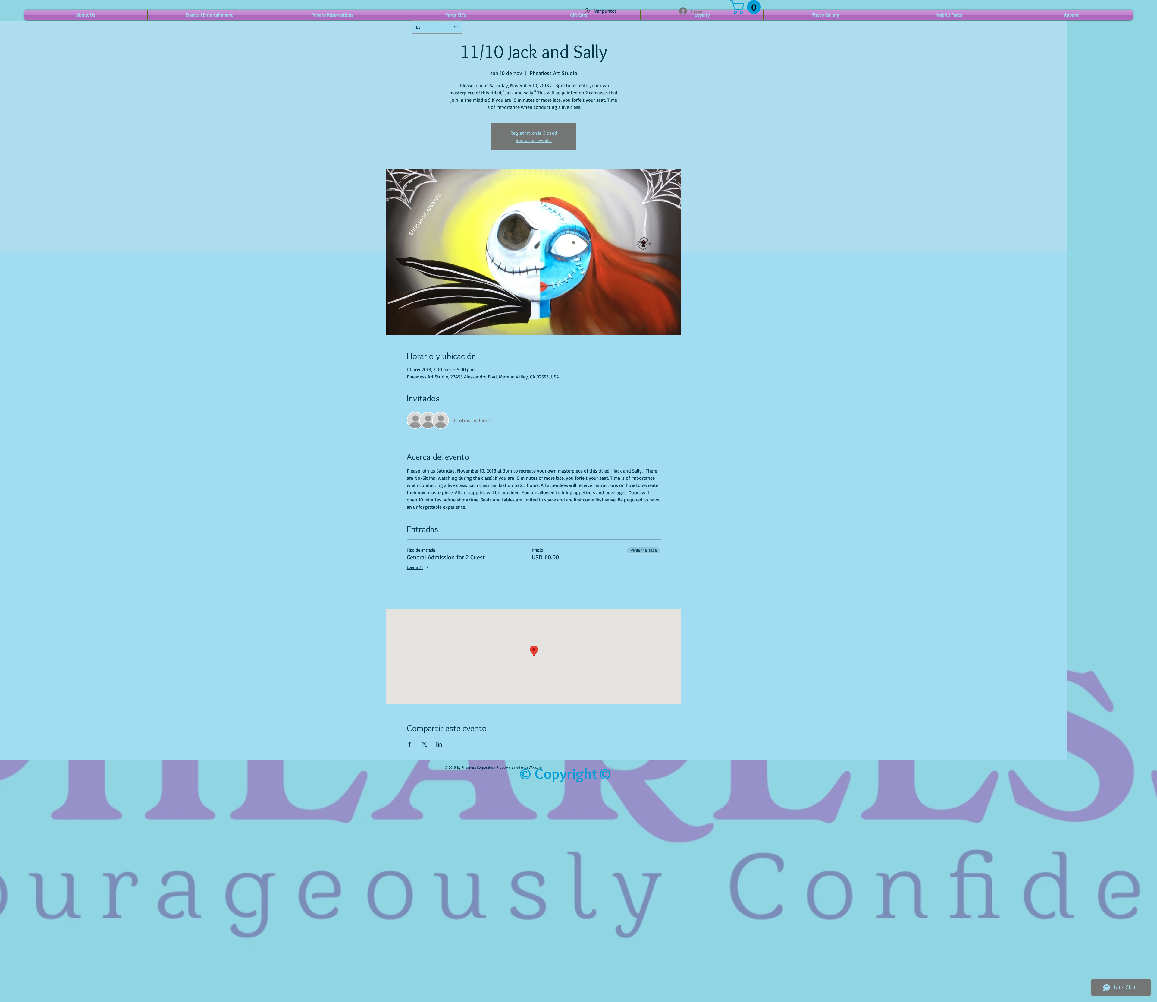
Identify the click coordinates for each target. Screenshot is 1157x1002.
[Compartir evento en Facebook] (409, 744)
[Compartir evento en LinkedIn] (439, 744)
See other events (534, 140)
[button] (747, 7)
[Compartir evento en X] (424, 744)
